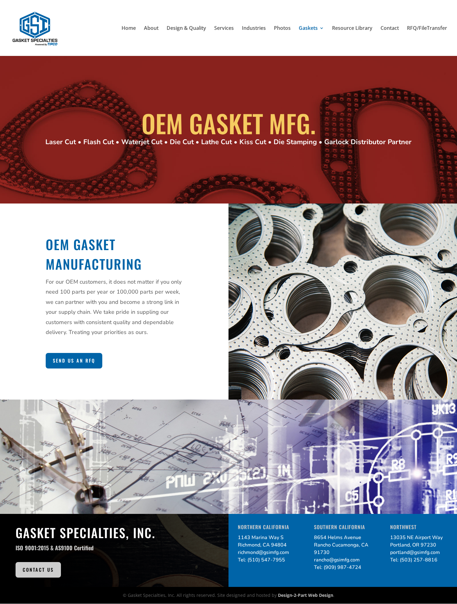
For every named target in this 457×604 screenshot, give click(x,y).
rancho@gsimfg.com (337, 559)
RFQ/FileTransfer (427, 28)
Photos (282, 28)
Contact (390, 28)
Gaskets (308, 28)
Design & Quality (186, 28)
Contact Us (38, 569)
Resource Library (352, 28)
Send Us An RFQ (74, 360)
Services (224, 28)
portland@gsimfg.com (415, 552)
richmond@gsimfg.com (263, 552)
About (151, 28)
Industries (254, 28)
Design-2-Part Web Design (305, 595)
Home (129, 28)
